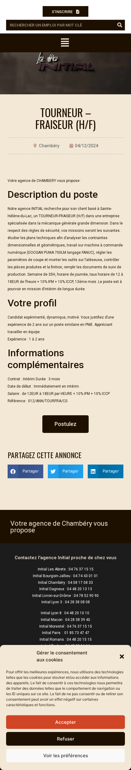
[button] (122, 656)
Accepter (65, 722)
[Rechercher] (119, 25)
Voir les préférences (65, 755)
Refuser (65, 739)
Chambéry (49, 145)
